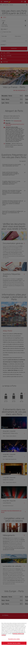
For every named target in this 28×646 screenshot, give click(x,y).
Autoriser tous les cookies (14, 643)
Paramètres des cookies (14, 639)
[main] (14, 632)
